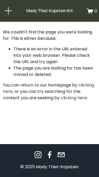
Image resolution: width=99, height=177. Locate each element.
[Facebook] (49, 154)
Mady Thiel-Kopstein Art (49, 11)
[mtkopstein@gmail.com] (61, 154)
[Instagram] (38, 154)
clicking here (74, 98)
